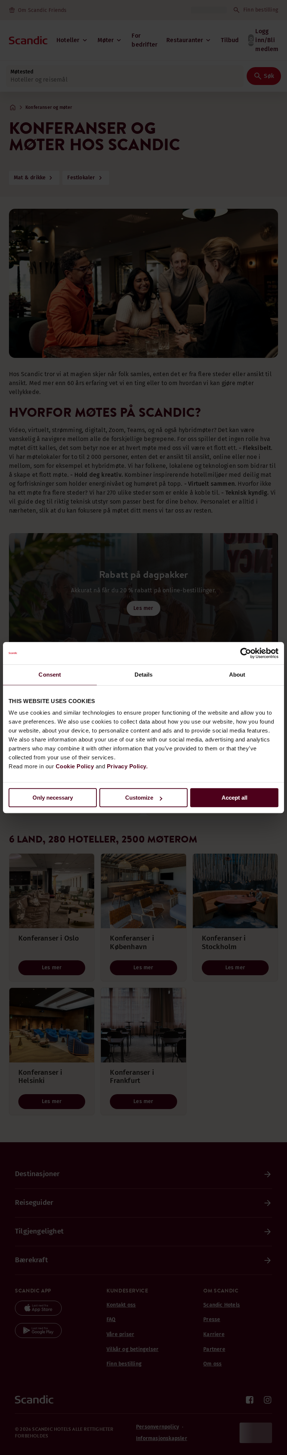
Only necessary (53, 797)
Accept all (234, 797)
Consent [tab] (49, 674)
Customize (139, 797)
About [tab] (237, 674)
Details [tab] (144, 674)
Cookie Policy (75, 766)
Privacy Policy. (127, 766)
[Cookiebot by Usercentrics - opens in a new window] (245, 653)
